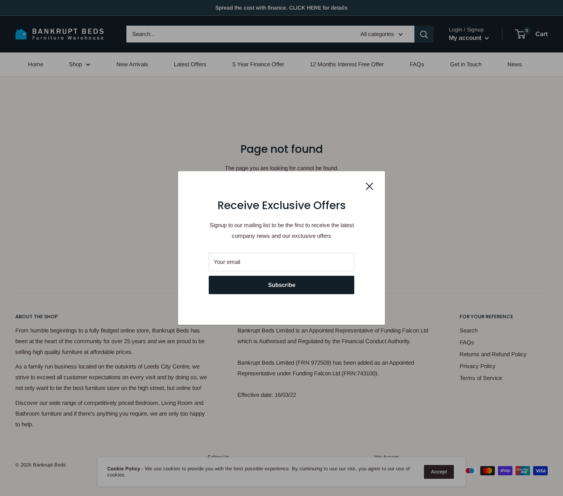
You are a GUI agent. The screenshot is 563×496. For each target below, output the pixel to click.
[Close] (369, 185)
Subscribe (281, 285)
